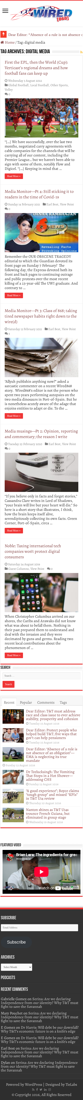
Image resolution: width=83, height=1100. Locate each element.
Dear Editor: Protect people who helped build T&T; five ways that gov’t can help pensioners (51, 734)
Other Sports (59, 85)
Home (9, 42)
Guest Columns (18, 568)
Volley (9, 89)
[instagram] (49, 1089)
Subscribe (16, 942)
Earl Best (52, 204)
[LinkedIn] (45, 1089)
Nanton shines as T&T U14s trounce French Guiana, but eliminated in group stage (48, 813)
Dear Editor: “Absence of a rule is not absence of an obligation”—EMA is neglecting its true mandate (51, 754)
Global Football (18, 85)
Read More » (13, 176)
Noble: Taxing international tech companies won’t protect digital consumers (33, 551)
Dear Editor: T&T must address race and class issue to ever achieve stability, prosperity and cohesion (53, 715)
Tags (63, 702)
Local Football (39, 85)
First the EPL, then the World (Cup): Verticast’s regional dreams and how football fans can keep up (36, 67)
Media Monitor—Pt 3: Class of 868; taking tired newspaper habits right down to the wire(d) (41, 316)
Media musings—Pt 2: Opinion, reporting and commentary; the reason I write (41, 434)
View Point (67, 204)
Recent (9, 702)
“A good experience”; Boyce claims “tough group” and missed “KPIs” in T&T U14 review (52, 794)
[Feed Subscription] (81, 52)
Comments (45, 702)
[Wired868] (41, 13)
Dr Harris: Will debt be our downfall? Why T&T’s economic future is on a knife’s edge (40, 1029)
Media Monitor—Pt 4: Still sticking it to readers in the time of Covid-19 (39, 194)
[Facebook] (37, 1089)
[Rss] (33, 1089)
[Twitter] (41, 1089)
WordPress (33, 1084)
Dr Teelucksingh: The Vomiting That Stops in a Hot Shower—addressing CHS (50, 775)
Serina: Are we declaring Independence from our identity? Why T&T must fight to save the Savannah (39, 1002)
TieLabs (71, 1084)
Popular (26, 702)
